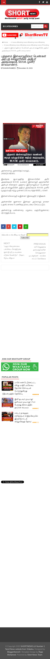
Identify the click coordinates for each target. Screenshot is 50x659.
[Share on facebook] (3, 226)
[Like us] (39, 2)
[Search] (45, 26)
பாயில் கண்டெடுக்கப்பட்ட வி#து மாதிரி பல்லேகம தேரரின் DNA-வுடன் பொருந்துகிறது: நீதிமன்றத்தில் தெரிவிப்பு (19, 388)
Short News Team (34, 655)
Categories (11, 26)
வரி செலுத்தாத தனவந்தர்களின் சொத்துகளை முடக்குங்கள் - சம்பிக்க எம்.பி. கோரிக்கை (37, 253)
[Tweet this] (14, 226)
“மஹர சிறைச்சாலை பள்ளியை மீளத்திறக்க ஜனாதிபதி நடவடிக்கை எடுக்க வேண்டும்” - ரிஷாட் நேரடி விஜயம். (14, 252)
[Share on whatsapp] (25, 226)
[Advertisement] (25, 95)
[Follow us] (43, 2)
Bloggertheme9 (13, 652)
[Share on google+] (8, 226)
